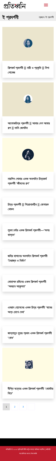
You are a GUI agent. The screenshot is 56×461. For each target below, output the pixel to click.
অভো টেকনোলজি (32, 453)
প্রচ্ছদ (41, 17)
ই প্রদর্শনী (50, 17)
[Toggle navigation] (28, 6)
